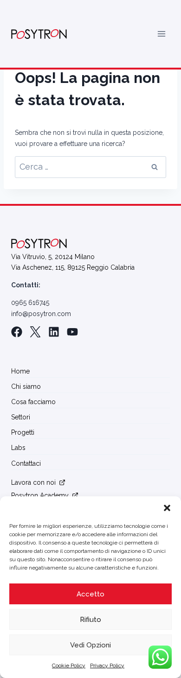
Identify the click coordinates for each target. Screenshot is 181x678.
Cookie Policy (68, 665)
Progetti (22, 432)
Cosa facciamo (33, 402)
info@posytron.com (41, 313)
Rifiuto (90, 619)
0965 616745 (30, 302)
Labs (18, 447)
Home (20, 371)
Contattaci (26, 463)
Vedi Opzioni (90, 645)
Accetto (90, 594)
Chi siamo (26, 386)
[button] (167, 508)
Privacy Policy (107, 665)
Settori (20, 417)
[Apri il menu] (161, 34)
